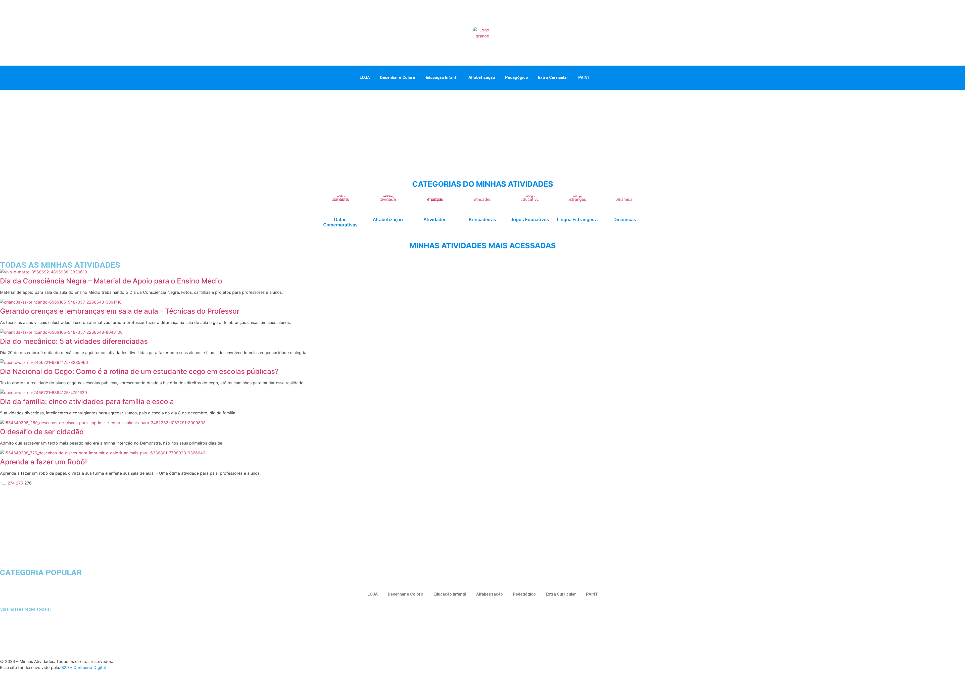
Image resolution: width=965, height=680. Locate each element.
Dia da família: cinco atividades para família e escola (87, 401)
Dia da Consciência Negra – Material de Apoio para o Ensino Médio (111, 281)
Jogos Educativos (530, 219)
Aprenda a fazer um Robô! (43, 462)
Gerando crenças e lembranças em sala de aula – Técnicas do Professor (119, 311)
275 (19, 482)
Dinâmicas (624, 219)
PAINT (584, 77)
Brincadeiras (482, 219)
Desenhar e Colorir (398, 77)
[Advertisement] (482, 127)
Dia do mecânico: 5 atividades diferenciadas (74, 341)
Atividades (435, 219)
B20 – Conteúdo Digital (83, 667)
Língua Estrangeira (577, 219)
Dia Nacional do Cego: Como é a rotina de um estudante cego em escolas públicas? (139, 371)
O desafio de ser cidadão (42, 431)
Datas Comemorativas (340, 222)
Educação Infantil (442, 77)
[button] (605, 77)
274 (11, 482)
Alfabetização (481, 77)
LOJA (365, 77)
